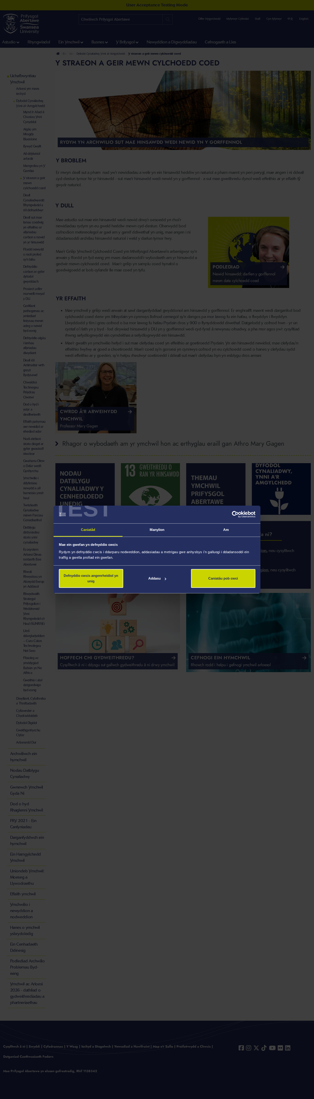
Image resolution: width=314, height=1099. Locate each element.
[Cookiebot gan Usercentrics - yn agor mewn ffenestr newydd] (235, 514)
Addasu (154, 578)
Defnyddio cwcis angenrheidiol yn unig (91, 578)
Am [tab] (226, 530)
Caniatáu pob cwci (223, 578)
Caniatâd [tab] (88, 530)
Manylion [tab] (157, 530)
